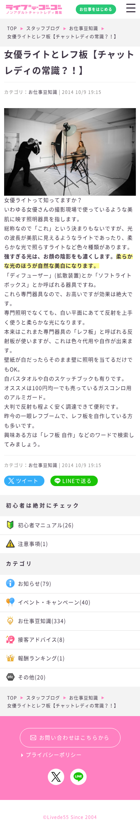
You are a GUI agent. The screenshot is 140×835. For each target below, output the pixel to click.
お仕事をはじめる (96, 9)
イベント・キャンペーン (54, 602)
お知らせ (35, 583)
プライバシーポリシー (54, 754)
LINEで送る (77, 480)
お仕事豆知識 (83, 28)
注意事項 (33, 543)
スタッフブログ (43, 28)
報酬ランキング (41, 658)
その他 (32, 677)
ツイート (27, 480)
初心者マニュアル (46, 525)
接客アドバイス (41, 639)
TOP (12, 28)
